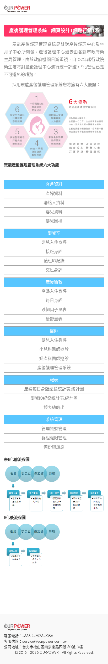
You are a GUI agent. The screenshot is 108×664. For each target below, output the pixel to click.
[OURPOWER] (17, 8)
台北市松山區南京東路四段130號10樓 (52, 647)
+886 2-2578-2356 (37, 636)
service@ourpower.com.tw (44, 641)
